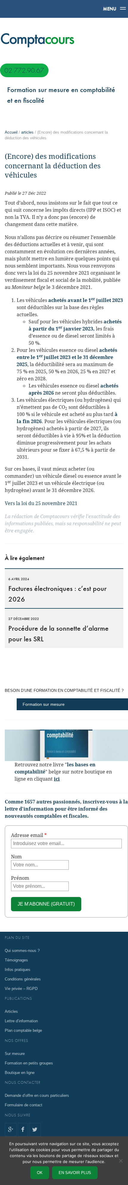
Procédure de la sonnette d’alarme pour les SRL (58, 629)
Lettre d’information (21, 1021)
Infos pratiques (17, 969)
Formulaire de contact (23, 1105)
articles (27, 132)
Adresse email (29, 835)
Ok (40, 1172)
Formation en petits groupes (29, 1063)
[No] (121, 1161)
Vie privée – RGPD (21, 988)
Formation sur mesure (44, 704)
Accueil (11, 132)
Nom (16, 856)
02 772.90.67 (24, 70)
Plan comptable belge (23, 1030)
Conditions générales (23, 979)
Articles (11, 1011)
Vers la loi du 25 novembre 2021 (41, 503)
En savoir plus (75, 1172)
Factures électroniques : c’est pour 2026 (57, 590)
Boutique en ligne (20, 1072)
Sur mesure (15, 1053)
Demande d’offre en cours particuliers (37, 1095)
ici (57, 779)
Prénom (20, 878)
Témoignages (16, 960)
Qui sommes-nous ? (22, 950)
